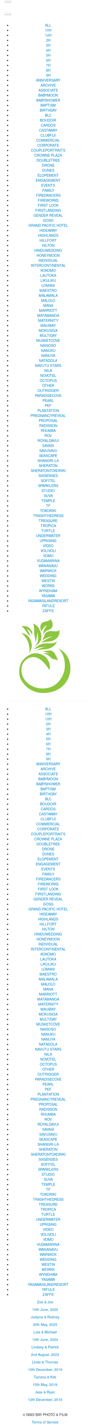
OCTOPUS (48, 380)
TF (48, 505)
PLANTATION (48, 410)
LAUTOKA (48, 275)
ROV (48, 435)
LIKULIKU (48, 280)
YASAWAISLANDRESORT (48, 600)
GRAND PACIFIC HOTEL (48, 225)
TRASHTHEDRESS (48, 515)
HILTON (48, 245)
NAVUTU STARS (48, 365)
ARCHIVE (48, 85)
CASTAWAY (48, 130)
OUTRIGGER (48, 390)
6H (48, 60)
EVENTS (48, 185)
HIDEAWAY (48, 230)
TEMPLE (48, 500)
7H (48, 65)
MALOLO (48, 300)
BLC (48, 115)
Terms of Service (45, 1421)
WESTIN (48, 580)
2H (48, 40)
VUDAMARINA (48, 560)
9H (48, 75)
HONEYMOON (48, 255)
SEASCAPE (48, 455)
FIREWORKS (48, 200)
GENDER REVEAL (48, 215)
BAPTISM (48, 105)
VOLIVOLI (48, 550)
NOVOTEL (48, 375)
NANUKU (48, 350)
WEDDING (48, 575)
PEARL (48, 400)
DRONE (48, 165)
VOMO (48, 555)
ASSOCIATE (48, 90)
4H (48, 50)
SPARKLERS (48, 485)
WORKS (48, 585)
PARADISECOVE (48, 395)
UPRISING (48, 540)
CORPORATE (48, 145)
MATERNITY (48, 320)
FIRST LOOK (48, 205)
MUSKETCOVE (48, 340)
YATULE (48, 605)
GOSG (48, 220)
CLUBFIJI (48, 135)
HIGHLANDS (48, 235)
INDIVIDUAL (48, 260)
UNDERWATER (48, 535)
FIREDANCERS (48, 195)
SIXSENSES (48, 475)
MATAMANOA (48, 315)
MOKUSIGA (48, 330)
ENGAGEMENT (48, 180)
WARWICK (48, 570)
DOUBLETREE (48, 160)
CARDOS (48, 125)
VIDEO (48, 545)
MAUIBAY (48, 325)
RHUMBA (48, 430)
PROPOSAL (48, 420)
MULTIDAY (48, 335)
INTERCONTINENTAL (48, 265)
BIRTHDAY (48, 110)
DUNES (48, 170)
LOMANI (48, 285)
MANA (48, 305)
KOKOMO (48, 270)
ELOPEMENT (48, 175)
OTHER (48, 385)
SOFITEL (48, 480)
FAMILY (48, 190)
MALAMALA (48, 295)
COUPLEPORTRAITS (48, 150)
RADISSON (48, 425)
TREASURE (48, 520)
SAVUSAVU (48, 450)
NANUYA (48, 355)
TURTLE (48, 530)
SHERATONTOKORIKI (48, 470)
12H (48, 35)
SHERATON (48, 465)
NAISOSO (48, 345)
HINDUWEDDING (48, 250)
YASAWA (48, 595)
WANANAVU (48, 565)
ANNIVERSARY (48, 80)
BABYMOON (48, 95)
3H (48, 45)
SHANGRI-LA (48, 460)
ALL (48, 25)
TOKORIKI (48, 510)
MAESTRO (48, 290)
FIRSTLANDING (48, 210)
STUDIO (48, 490)
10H (48, 30)
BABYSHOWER (48, 100)
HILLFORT (48, 240)
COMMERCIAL (48, 140)
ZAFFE (48, 610)
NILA (48, 370)
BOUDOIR (48, 120)
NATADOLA (48, 360)
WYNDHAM (48, 590)
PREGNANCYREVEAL (48, 415)
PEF (48, 405)
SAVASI (48, 445)
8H (48, 70)
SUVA (48, 495)
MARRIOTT (48, 310)
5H (48, 55)
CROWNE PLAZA (48, 155)
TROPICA (48, 525)
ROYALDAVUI (48, 440)
